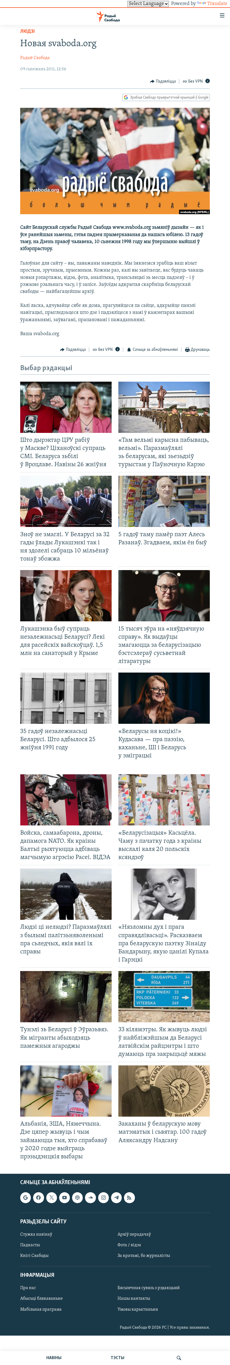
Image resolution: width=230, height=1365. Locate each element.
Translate (217, 3)
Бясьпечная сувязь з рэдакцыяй (149, 1288)
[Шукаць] (179, 1358)
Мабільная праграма (41, 1309)
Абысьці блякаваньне (41, 1298)
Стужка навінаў (36, 1234)
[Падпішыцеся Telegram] (116, 1197)
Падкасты (30, 1245)
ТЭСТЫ (117, 1358)
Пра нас (28, 1288)
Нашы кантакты (134, 1298)
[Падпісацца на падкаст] (77, 1197)
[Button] (163, 81)
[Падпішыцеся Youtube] (64, 1197)
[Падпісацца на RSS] (129, 1197)
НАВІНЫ (53, 1358)
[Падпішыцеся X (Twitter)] (51, 1197)
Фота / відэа (129, 1245)
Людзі (27, 31)
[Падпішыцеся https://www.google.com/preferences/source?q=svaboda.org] (25, 1197)
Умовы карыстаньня (138, 1309)
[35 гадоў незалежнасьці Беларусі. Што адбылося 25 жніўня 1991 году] (66, 698)
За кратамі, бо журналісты (144, 1256)
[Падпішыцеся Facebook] (38, 1197)
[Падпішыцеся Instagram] (103, 1197)
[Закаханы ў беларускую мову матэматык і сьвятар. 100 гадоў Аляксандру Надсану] (164, 1091)
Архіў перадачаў (134, 1234)
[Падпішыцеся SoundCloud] (90, 1197)
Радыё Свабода (35, 58)
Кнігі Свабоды (34, 1256)
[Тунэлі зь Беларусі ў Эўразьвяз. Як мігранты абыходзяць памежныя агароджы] (66, 996)
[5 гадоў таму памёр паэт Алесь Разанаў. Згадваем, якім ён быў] (164, 501)
